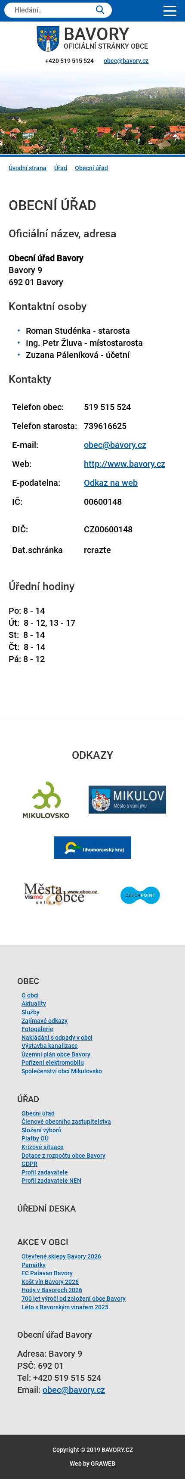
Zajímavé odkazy (45, 1020)
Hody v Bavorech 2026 (52, 1289)
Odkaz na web (111, 483)
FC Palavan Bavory (47, 1273)
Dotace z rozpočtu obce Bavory (63, 1155)
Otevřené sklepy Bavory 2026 (61, 1256)
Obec (28, 981)
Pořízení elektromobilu (53, 1062)
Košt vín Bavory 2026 (50, 1281)
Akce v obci (42, 1242)
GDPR (29, 1163)
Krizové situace (43, 1146)
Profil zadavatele (45, 1172)
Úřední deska (46, 1208)
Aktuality (34, 1003)
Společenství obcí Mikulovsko (62, 1071)
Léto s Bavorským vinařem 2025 (65, 1307)
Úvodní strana (27, 168)
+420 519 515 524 (69, 60)
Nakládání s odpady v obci (57, 1037)
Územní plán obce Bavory (56, 1054)
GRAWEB (103, 1463)
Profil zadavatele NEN (51, 1180)
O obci (30, 995)
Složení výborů (42, 1130)
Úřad (60, 168)
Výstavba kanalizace (50, 1045)
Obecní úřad (91, 168)
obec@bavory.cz (126, 60)
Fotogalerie (37, 1028)
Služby (31, 1012)
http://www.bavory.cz (124, 464)
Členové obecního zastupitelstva (66, 1121)
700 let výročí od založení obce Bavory (74, 1298)
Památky (34, 1265)
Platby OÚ (35, 1138)
